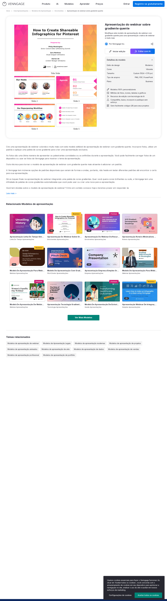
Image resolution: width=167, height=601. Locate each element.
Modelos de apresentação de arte (56, 349)
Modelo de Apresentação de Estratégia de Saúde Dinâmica (102, 304)
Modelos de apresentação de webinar (23, 343)
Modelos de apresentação (41, 11)
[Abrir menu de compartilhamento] (152, 44)
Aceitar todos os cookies (148, 595)
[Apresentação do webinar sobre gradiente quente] (64, 224)
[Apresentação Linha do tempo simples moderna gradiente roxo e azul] (27, 224)
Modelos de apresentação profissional (23, 355)
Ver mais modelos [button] (83, 317)
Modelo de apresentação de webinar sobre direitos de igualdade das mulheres (27, 304)
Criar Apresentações (21, 11)
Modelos (69, 4)
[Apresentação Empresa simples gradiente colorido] (102, 258)
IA (57, 4)
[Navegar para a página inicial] (13, 4)
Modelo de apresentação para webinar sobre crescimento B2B (139, 271)
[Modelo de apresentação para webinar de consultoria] (27, 258)
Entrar (127, 4)
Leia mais (11, 193)
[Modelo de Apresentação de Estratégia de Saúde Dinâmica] (102, 291)
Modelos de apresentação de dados (89, 349)
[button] (117, 51)
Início (8, 11)
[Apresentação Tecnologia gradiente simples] (64, 291)
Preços (99, 4)
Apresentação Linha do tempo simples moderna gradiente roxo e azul (27, 237)
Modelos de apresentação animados (22, 349)
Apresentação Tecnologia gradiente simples (64, 304)
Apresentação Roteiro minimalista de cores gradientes (139, 237)
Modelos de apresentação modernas (90, 343)
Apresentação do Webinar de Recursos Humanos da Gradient (102, 237)
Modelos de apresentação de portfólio (59, 355)
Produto (46, 4)
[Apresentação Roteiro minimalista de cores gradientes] (139, 224)
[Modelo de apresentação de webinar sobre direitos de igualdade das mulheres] (27, 291)
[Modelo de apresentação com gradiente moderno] (64, 258)
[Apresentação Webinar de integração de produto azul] (139, 291)
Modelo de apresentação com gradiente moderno (64, 271)
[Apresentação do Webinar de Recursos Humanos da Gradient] (102, 224)
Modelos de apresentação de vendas (123, 349)
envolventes (59, 11)
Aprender (85, 4)
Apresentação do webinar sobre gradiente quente (64, 237)
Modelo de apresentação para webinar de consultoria (27, 271)
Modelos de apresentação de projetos (125, 343)
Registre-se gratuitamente (149, 4)
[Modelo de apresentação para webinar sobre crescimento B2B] (139, 258)
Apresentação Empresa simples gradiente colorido (102, 271)
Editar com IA (144, 51)
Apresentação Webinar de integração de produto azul (139, 304)
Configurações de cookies (120, 595)
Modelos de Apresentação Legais (57, 343)
